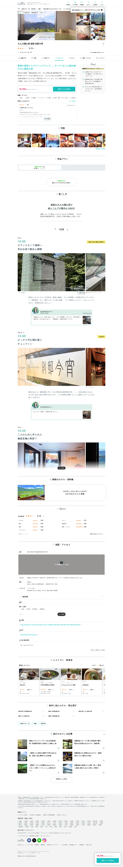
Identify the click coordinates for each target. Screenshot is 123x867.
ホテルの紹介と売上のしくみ (97, 52)
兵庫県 (101, 823)
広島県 (60, 824)
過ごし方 (60, 58)
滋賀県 (71, 823)
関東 (37, 826)
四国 (60, 826)
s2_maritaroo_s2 (45, 311)
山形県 (48, 821)
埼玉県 (83, 821)
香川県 (20, 824)
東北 (51, 826)
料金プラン (47, 58)
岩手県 (31, 821)
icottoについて (21, 844)
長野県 (43, 823)
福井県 (60, 823)
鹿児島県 (21, 826)
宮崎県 (100, 824)
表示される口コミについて (96, 534)
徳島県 (25, 824)
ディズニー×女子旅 (23, 815)
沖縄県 (26, 826)
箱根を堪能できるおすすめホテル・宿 (52, 9)
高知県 (31, 824)
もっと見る (72, 101)
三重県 (66, 823)
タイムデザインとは (23, 835)
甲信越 (70, 826)
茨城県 (71, 821)
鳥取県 (48, 824)
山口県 (66, 824)
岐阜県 (31, 823)
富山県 (48, 823)
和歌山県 (95, 823)
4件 (34, 48)
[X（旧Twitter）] (34, 840)
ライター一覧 (29, 844)
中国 (65, 826)
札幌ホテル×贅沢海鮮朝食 (49, 815)
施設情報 (25, 596)
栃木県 (60, 821)
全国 (32, 826)
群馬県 (66, 821)
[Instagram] (44, 840)
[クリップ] (58, 748)
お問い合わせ (89, 844)
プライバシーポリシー (45, 835)
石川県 (54, 823)
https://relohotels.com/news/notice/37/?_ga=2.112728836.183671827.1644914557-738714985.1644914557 (50, 625)
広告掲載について (73, 844)
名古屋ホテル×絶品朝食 (35, 815)
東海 (56, 826)
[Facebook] (29, 840)
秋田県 (37, 821)
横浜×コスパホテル (62, 815)
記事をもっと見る (61, 779)
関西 (42, 826)
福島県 (54, 821)
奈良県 (88, 823)
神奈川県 (95, 821)
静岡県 (20, 823)
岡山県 (43, 824)
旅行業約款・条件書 (34, 835)
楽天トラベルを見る (64, 89)
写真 (35, 58)
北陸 (76, 826)
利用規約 (43, 844)
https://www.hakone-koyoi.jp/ (28, 634)
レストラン (102, 58)
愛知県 (25, 823)
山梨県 (101, 821)
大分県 (83, 824)
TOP (19, 9)
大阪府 (83, 823)
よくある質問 (64, 844)
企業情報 (37, 844)
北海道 (20, 821)
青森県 (25, 821)
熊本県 (94, 824)
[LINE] (39, 840)
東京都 (88, 821)
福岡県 (71, 824)
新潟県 (37, 823)
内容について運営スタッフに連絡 (98, 649)
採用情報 (82, 844)
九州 (46, 826)
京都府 (77, 823)
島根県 (54, 824)
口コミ (72, 58)
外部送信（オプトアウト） (53, 844)
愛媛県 (37, 824)
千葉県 (77, 821)
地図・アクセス (86, 58)
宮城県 (43, 821)
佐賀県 (77, 824)
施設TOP (23, 58)
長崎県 (88, 824)
